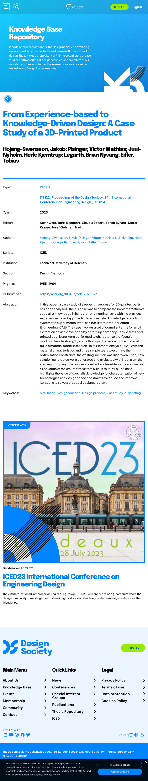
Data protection (116, 694)
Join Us (119, 7)
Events (8, 694)
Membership (14, 701)
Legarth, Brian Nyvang (71, 242)
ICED (56, 718)
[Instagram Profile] (16, 735)
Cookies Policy (114, 701)
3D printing (132, 393)
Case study (115, 393)
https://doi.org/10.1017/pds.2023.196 (69, 294)
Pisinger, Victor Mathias (96, 238)
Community (13, 708)
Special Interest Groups (66, 696)
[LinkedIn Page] (5, 735)
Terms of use (113, 687)
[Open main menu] (6, 6)
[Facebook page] (22, 735)
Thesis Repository (68, 712)
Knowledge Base (17, 687)
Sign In (137, 7)
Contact (10, 715)
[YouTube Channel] (11, 735)
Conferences (63, 687)
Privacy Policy (114, 680)
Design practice (69, 393)
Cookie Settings (121, 764)
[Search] (16, 6)
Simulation (47, 393)
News (57, 680)
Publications (63, 705)
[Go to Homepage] (74, 6)
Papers (45, 187)
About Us (11, 680)
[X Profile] (28, 735)
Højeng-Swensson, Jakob (58, 238)
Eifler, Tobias (98, 242)
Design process (93, 393)
